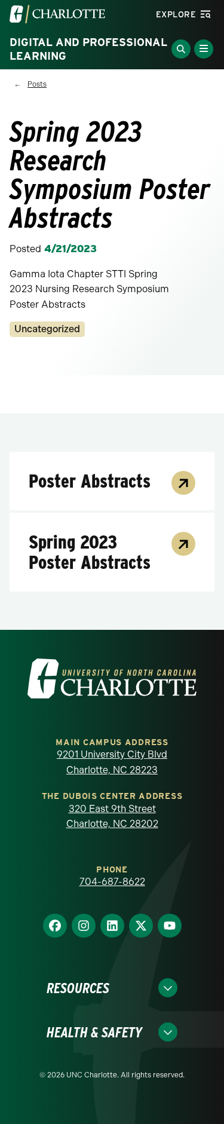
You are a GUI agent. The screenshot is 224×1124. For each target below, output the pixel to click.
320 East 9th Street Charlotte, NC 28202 (112, 816)
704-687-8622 (112, 881)
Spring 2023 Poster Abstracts (90, 552)
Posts (37, 84)
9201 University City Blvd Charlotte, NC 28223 (112, 762)
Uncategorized (47, 329)
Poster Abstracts (90, 481)
